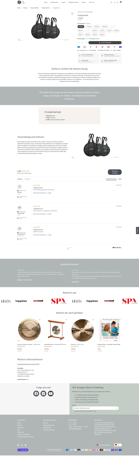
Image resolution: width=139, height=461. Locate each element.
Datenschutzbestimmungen (90, 411)
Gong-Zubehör (34, 8)
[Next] (128, 276)
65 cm (109, 30)
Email (74, 405)
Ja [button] (47, 192)
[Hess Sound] (21, 2)
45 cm (95, 34)
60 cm (117, 30)
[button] (120, 2)
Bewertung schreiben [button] (115, 172)
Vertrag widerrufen (54, 450)
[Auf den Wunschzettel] (72, 13)
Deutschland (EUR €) (105, 445)
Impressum (20, 432)
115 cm (81, 26)
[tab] (111, 179)
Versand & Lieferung (49, 430)
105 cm (97, 26)
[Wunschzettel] (117, 2)
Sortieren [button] (19, 179)
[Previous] (11, 276)
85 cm (88, 30)
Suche (19, 423)
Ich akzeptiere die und (85, 411)
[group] (25, 171)
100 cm (105, 26)
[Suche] (111, 2)
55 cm (80, 34)
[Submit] (116, 408)
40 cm (102, 34)
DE (118, 445)
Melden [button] (49, 192)
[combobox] (118, 445)
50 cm (88, 34)
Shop (18, 8)
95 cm (112, 26)
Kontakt (19, 425)
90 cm (80, 30)
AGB (82, 411)
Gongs (25, 8)
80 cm (95, 30)
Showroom (20, 427)
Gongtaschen (46, 8)
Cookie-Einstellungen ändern (25, 437)
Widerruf (45, 423)
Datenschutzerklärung (23, 434)
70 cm (102, 30)
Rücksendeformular (48, 425)
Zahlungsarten (47, 427)
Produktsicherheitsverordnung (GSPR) (28, 364)
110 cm (89, 26)
